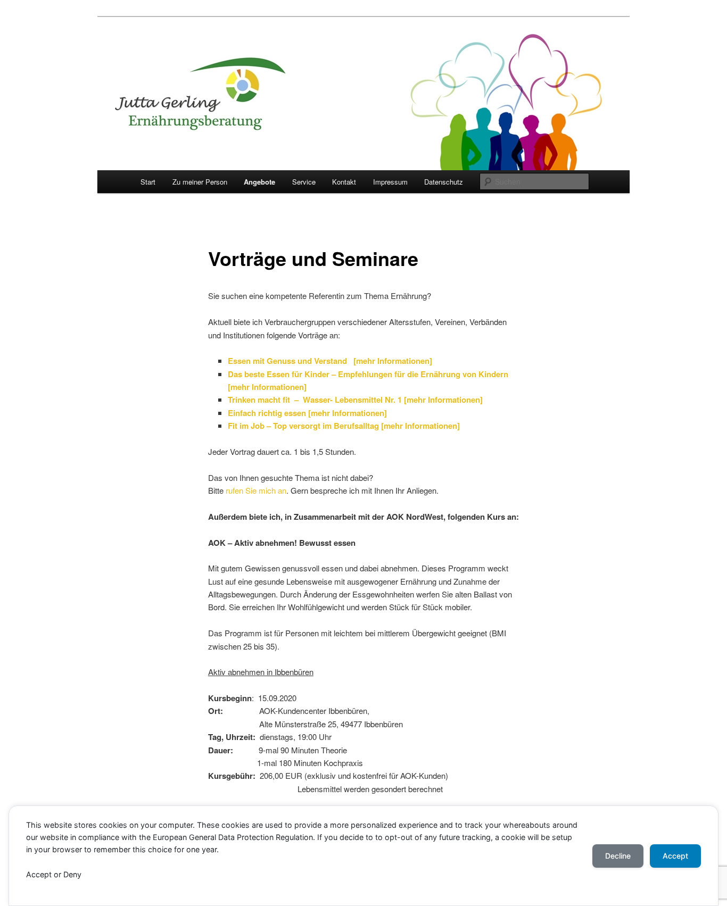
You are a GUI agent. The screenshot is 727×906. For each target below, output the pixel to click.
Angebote (259, 182)
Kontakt (344, 182)
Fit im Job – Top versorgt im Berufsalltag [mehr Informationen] (344, 425)
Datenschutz (443, 182)
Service (304, 182)
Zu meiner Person (199, 182)
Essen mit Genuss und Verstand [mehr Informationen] (330, 361)
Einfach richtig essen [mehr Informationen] (307, 413)
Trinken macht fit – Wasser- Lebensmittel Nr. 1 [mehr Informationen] (355, 399)
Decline (618, 855)
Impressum (390, 182)
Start (148, 182)
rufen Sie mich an (256, 490)
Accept (675, 855)
